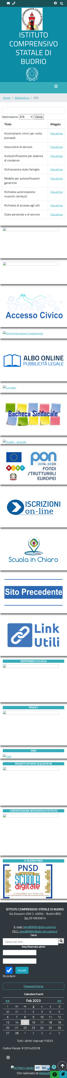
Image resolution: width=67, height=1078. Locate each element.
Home (6, 98)
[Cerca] (61, 941)
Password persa (33, 986)
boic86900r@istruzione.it (39, 927)
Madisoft (44, 1073)
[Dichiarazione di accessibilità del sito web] (54, 1067)
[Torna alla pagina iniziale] (32, 19)
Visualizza (56, 133)
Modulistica (22, 98)
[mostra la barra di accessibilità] (54, 1074)
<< (8, 1000)
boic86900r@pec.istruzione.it (39, 931)
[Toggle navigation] (8, 1058)
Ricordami (9, 976)
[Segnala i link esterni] (63, 1074)
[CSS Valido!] (43, 1067)
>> (59, 1000)
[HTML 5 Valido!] (22, 1067)
